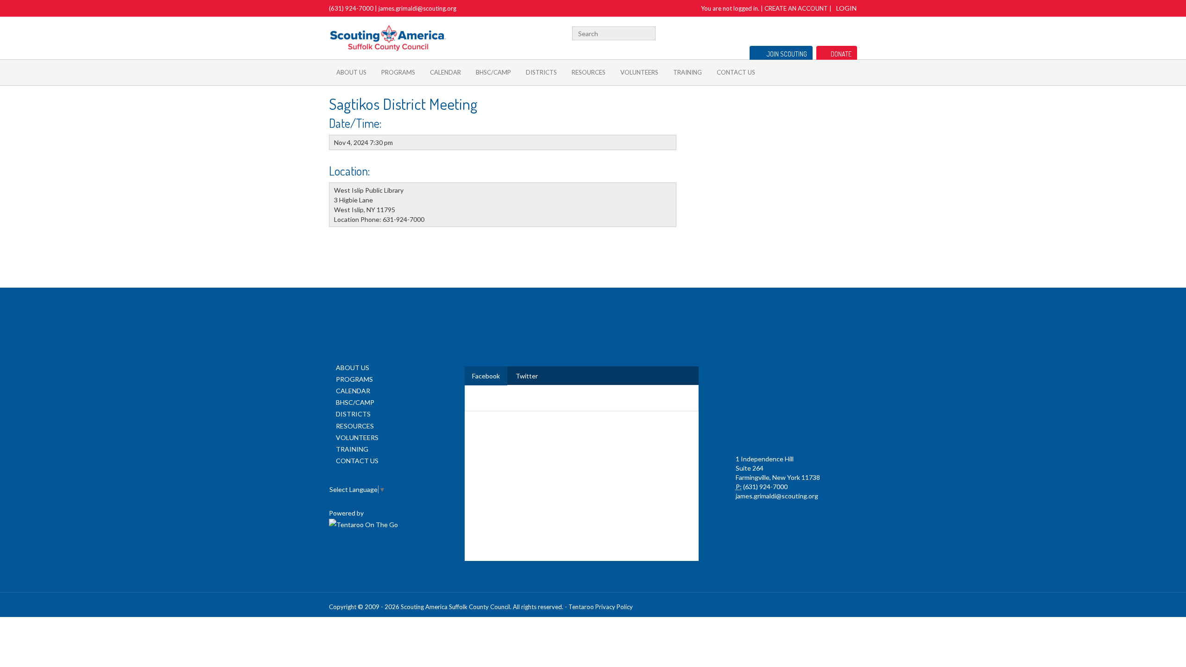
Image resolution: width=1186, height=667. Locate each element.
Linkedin (823, 32)
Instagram (852, 32)
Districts (541, 72)
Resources (589, 72)
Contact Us (736, 72)
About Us (351, 72)
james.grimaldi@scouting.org (417, 8)
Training (687, 72)
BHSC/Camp (493, 72)
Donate (841, 54)
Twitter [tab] (527, 376)
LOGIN (846, 8)
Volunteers (639, 72)
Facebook (811, 32)
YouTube (837, 32)
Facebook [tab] (486, 376)
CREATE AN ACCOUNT (796, 8)
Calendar (445, 72)
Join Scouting (787, 54)
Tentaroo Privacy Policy (600, 606)
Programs (398, 72)
